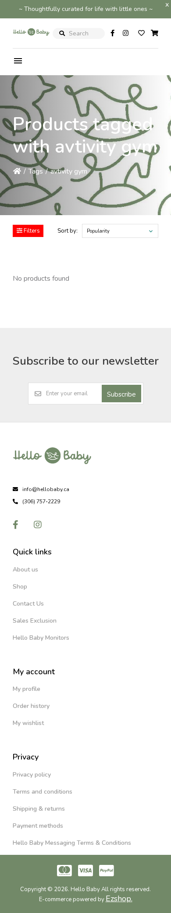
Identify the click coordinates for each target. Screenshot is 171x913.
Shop (20, 586)
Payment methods (38, 826)
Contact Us (28, 603)
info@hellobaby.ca (45, 489)
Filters (31, 231)
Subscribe (121, 394)
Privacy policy (32, 774)
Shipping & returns (39, 809)
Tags (35, 171)
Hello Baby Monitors (41, 638)
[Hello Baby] (31, 41)
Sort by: (67, 231)
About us (25, 569)
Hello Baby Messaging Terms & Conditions (72, 843)
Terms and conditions (42, 792)
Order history (31, 706)
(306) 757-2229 (41, 501)
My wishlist (28, 723)
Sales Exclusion (35, 621)
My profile (26, 689)
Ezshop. (119, 898)
